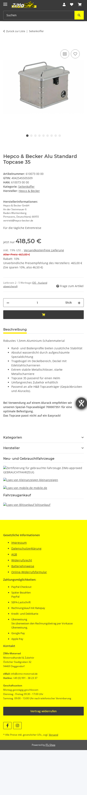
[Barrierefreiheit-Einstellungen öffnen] (81, 403)
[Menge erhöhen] (79, 302)
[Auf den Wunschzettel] (75, 53)
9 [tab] (59, 135)
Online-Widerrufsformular (29, 572)
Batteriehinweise (22, 566)
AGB (14, 554)
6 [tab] (47, 135)
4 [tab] (39, 135)
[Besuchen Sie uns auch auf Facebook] (7, 725)
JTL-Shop (50, 745)
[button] (64, 4)
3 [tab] (35, 135)
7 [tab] (51, 135)
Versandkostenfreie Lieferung (44, 250)
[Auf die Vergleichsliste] (64, 53)
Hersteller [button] (11, 448)
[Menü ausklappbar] (5, 2)
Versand (53, 734)
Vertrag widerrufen (43, 711)
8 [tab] (55, 135)
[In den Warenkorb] (6, 44)
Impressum (19, 543)
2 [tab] (31, 135)
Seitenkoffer (26, 186)
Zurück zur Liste (15, 31)
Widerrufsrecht (21, 560)
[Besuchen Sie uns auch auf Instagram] (17, 725)
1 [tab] (27, 135)
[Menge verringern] (7, 302)
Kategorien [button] (12, 437)
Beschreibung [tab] (15, 329)
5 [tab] (43, 135)
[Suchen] (79, 15)
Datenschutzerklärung (26, 548)
